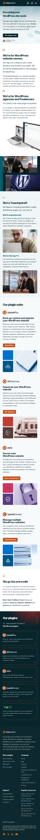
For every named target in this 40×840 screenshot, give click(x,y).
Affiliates (24, 767)
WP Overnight (7, 767)
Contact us (6, 802)
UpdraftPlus (9, 345)
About (23, 758)
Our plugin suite (11, 35)
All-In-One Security (12, 478)
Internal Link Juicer (9, 761)
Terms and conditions (28, 782)
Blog (22, 761)
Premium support (8, 796)
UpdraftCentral (10, 540)
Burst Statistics (7, 758)
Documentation (7, 794)
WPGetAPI (6, 764)
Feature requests (8, 799)
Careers (23, 764)
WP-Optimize (9, 412)
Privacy (23, 785)
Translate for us (26, 775)
